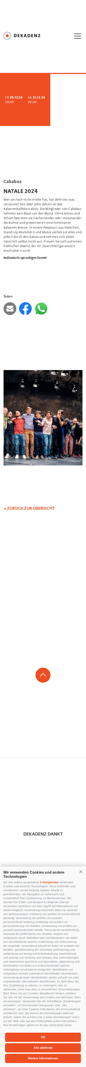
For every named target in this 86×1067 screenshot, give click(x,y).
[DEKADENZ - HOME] (27, 36)
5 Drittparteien (49, 882)
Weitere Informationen (43, 1058)
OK (43, 1037)
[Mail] (11, 308)
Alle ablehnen (43, 1047)
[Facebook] (26, 308)
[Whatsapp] (41, 308)
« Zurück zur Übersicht (29, 508)
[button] (81, 872)
